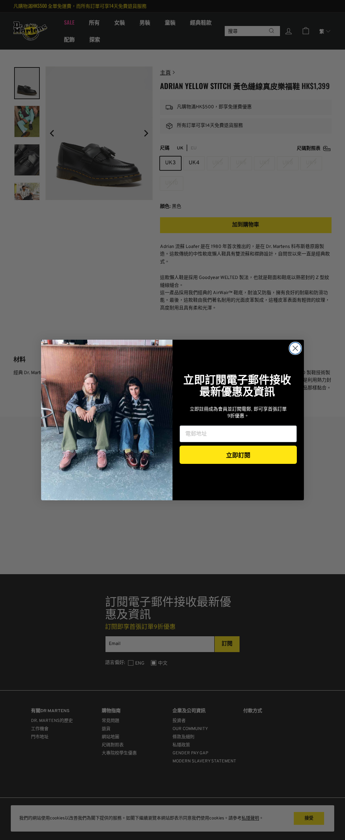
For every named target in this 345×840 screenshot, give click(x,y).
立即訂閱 (238, 454)
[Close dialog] (295, 348)
